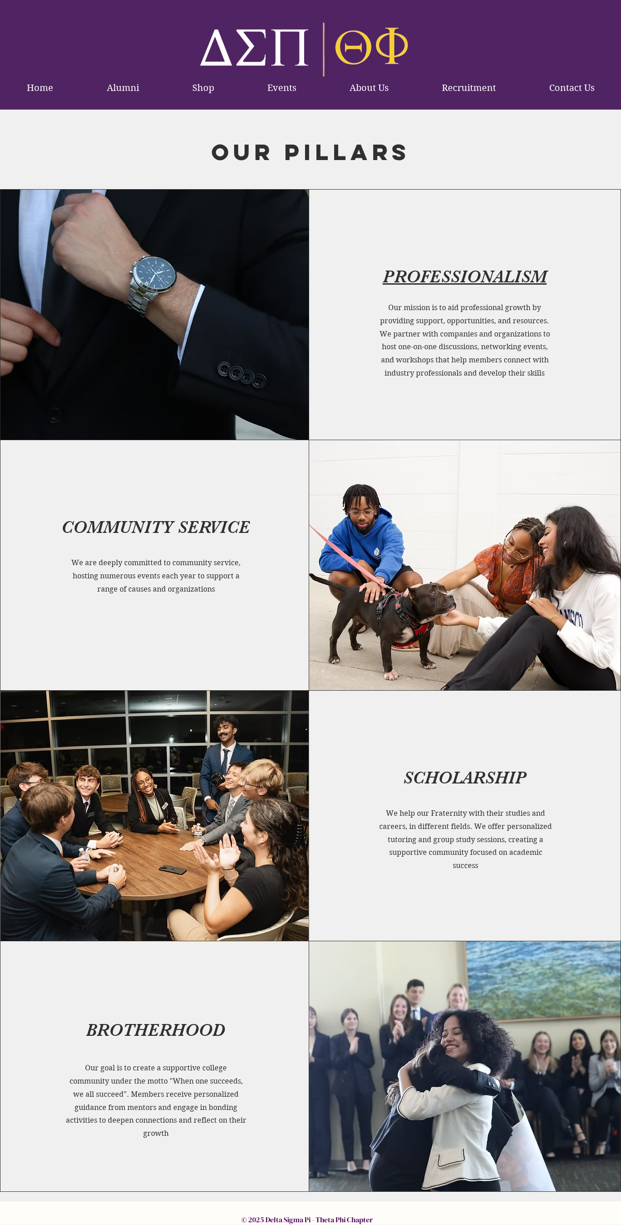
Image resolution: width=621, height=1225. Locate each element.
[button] (369, 88)
